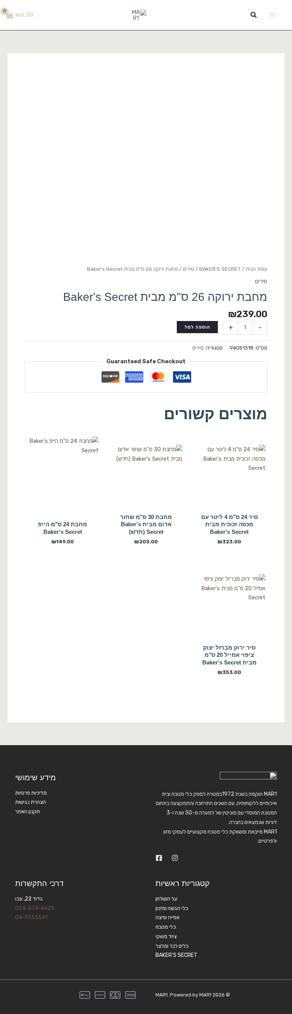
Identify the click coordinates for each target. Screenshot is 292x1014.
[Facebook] (159, 857)
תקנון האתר (27, 811)
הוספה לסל (197, 327)
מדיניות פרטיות (31, 793)
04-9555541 (31, 917)
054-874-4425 (34, 908)
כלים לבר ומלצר (172, 946)
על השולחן (166, 899)
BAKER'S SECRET (220, 269)
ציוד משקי (166, 936)
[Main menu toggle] (272, 15)
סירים (188, 269)
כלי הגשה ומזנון (172, 908)
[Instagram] (174, 857)
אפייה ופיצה (167, 917)
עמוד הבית (256, 269)
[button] (253, 15)
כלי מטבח (166, 927)
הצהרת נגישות (30, 802)
